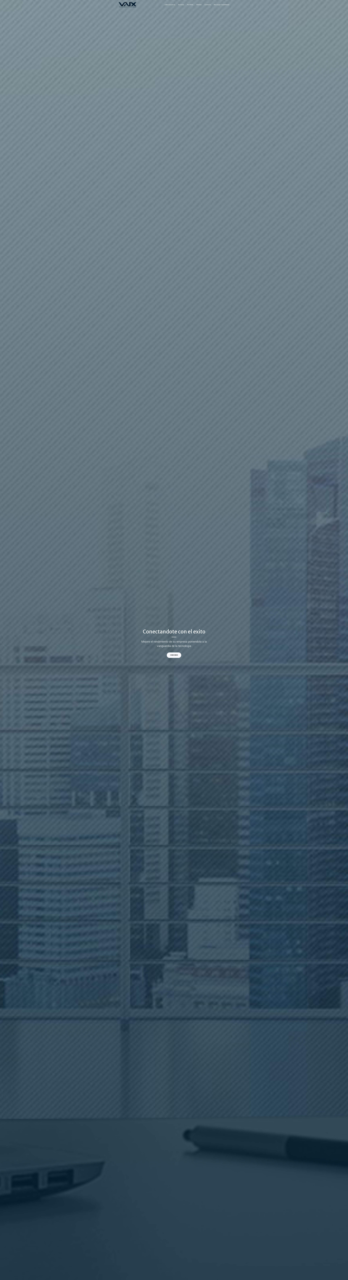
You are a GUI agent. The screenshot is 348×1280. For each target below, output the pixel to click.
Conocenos (174, 655)
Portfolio (190, 5)
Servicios (181, 5)
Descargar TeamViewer (221, 5)
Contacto (208, 5)
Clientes (199, 5)
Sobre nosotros (170, 5)
